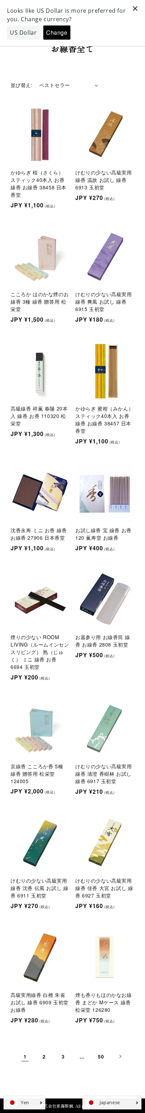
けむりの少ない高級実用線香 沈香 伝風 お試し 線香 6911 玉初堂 (39, 888)
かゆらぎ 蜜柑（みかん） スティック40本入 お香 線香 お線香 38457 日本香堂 (104, 419)
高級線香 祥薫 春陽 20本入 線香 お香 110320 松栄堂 (39, 416)
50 (101, 1056)
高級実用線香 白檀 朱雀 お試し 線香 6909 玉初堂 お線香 (40, 1002)
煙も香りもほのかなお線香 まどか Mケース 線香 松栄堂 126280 (103, 1002)
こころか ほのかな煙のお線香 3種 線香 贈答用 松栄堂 (40, 301)
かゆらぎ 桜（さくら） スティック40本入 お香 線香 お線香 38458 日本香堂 (39, 183)
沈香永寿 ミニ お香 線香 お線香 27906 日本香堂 (39, 534)
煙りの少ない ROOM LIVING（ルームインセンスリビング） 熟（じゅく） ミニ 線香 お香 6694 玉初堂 (40, 651)
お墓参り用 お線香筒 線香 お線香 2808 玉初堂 (102, 640)
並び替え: (21, 84)
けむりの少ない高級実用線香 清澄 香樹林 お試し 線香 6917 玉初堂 (103, 774)
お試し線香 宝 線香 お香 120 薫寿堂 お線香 (103, 534)
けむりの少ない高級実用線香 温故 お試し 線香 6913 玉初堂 (103, 180)
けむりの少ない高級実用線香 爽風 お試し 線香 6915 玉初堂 (103, 301)
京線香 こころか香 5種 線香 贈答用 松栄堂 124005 (37, 774)
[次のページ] (120, 1056)
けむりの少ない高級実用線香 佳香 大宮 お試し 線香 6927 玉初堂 (104, 888)
